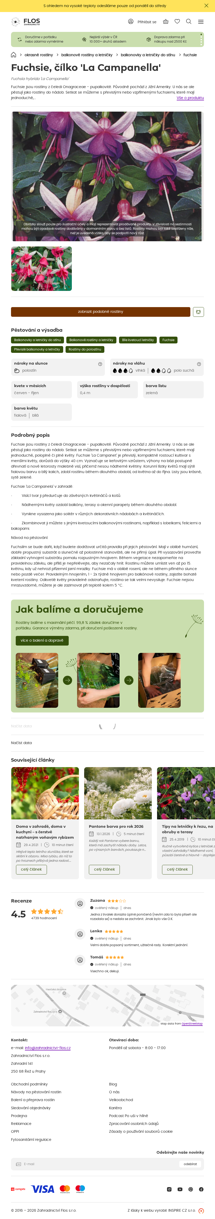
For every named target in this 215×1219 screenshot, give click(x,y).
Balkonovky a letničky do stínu (37, 340)
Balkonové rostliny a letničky (91, 340)
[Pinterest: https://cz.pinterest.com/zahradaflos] (190, 1189)
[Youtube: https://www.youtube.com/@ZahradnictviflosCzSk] (180, 1189)
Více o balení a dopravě (42, 640)
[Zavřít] (206, 5)
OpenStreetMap (192, 1023)
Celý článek (31, 869)
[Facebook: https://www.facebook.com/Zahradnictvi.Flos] (201, 1189)
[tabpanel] (43, 39)
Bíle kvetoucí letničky (138, 340)
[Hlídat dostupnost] (198, 312)
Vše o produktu (190, 98)
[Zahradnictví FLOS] (25, 22)
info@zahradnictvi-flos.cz (48, 1048)
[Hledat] (189, 21)
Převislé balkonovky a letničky (37, 349)
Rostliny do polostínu (85, 349)
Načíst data (63, 726)
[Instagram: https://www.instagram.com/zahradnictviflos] (169, 1189)
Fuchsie (168, 340)
